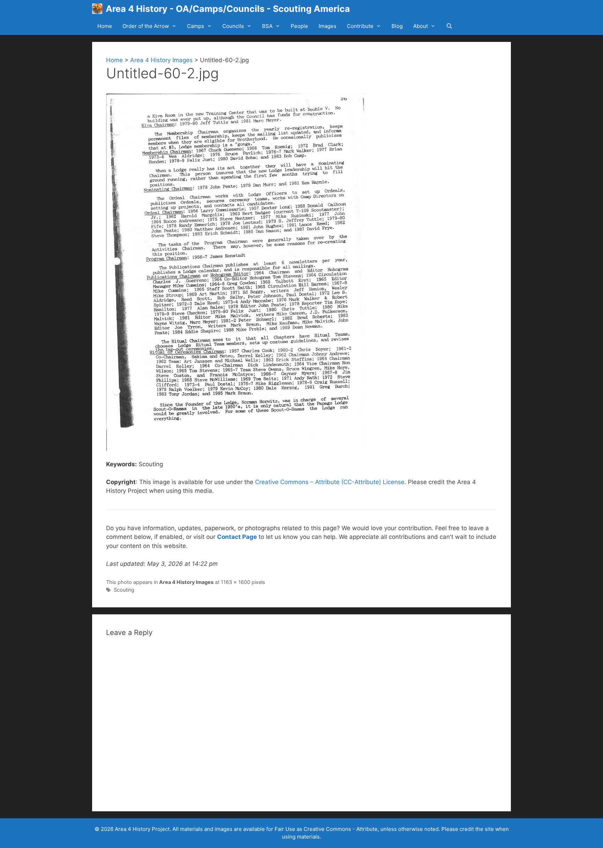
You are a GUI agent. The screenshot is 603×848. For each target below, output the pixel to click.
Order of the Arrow (145, 26)
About (420, 26)
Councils (233, 26)
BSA (267, 26)
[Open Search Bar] (449, 26)
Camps (195, 26)
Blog (397, 26)
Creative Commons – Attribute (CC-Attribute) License (329, 481)
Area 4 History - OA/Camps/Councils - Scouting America (228, 8)
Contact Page (237, 536)
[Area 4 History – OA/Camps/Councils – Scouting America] (99, 8)
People (299, 26)
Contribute (360, 26)
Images (327, 26)
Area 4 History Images (161, 60)
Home (104, 26)
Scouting (124, 590)
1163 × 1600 (235, 582)
